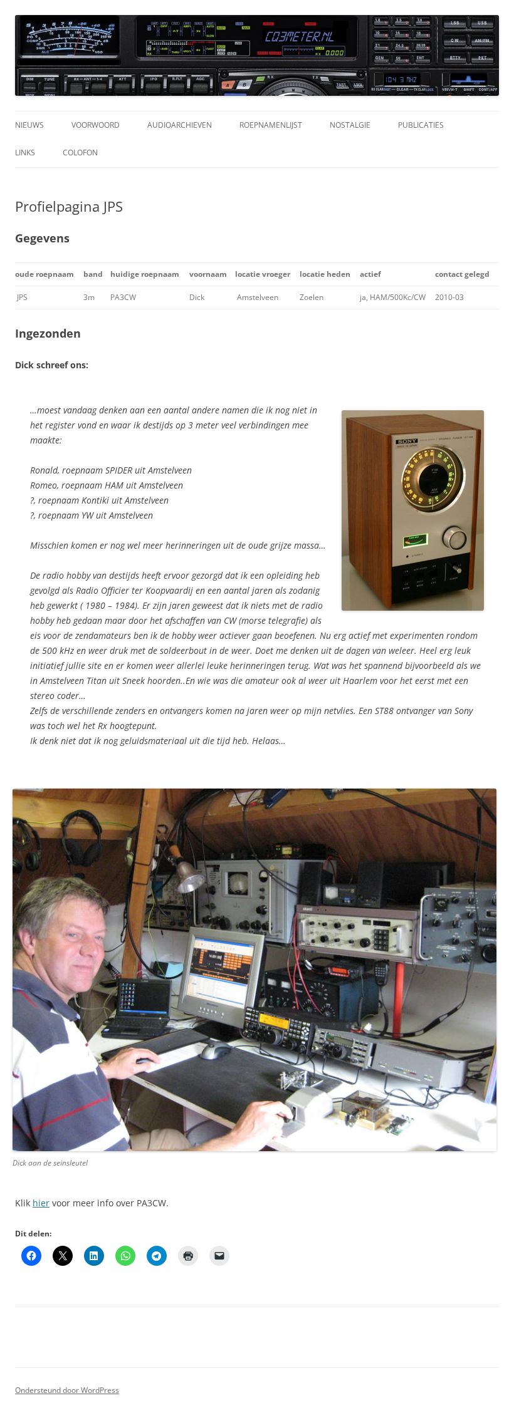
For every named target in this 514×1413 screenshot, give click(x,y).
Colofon (80, 152)
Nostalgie (350, 125)
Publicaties (421, 125)
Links (25, 152)
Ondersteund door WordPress (67, 1390)
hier (41, 1203)
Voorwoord (95, 125)
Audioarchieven (179, 125)
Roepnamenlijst (270, 125)
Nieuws (29, 125)
